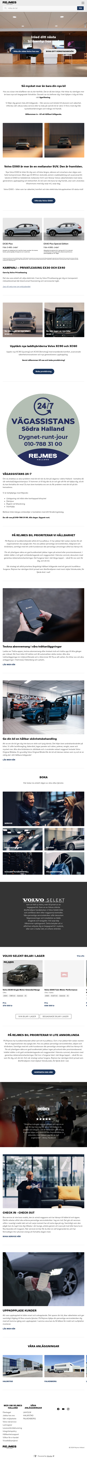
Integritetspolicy (10, 1431)
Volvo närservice (9, 1422)
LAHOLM (27, 1412)
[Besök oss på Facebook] (58, 1409)
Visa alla (80, 956)
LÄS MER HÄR (9, 664)
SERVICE (8, 823)
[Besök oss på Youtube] (63, 1409)
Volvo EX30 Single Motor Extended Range (21, 990)
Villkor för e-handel (11, 1437)
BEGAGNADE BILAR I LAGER (56, 1016)
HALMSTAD (8, 1381)
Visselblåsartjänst (10, 1440)
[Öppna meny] (83, 3)
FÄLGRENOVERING (54, 872)
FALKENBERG (50, 1381)
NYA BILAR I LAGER (27, 1016)
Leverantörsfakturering (12, 1428)
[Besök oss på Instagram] (68, 1409)
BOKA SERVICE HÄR (12, 1236)
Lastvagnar (7, 1425)
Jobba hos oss (9, 1415)
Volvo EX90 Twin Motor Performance (60, 990)
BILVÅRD (50, 847)
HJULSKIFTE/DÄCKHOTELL (17, 872)
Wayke (49, 1456)
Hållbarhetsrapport (11, 1434)
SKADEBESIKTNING (13, 847)
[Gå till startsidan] (9, 2)
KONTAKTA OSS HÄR (43, 1072)
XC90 (7, 334)
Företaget (7, 1412)
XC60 (48, 334)
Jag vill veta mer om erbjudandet (16, 286)
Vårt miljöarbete (9, 1418)
